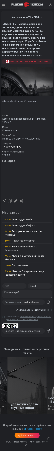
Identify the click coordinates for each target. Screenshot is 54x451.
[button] (4, 200)
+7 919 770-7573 (11, 146)
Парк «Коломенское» (20, 240)
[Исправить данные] (15, 200)
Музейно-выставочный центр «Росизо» (24, 257)
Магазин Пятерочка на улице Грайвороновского (24, 273)
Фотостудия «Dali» (18, 219)
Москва (19, 101)
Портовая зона (16, 265)
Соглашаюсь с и (28, 318)
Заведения (30, 101)
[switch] (49, 310)
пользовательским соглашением (22, 319)
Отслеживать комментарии (31, 309)
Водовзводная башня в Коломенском (21, 248)
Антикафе (9, 101)
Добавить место (27, 435)
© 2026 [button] (27, 441)
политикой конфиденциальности (35, 316)
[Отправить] (48, 331)
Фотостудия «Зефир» (20, 225)
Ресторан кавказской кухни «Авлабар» (23, 233)
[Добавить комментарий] (49, 438)
